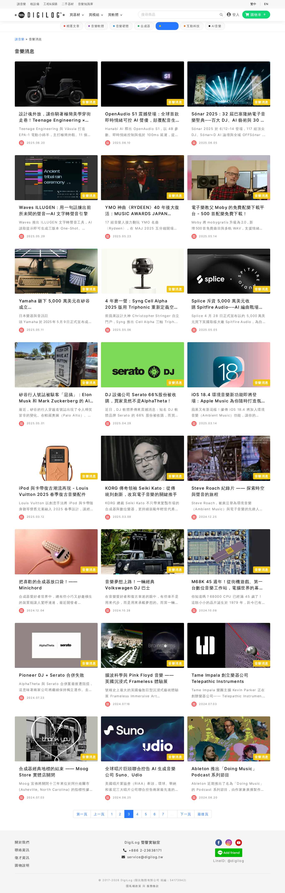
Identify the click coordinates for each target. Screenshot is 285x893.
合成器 (145, 26)
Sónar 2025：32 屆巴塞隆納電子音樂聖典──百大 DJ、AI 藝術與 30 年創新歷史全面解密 (229, 120)
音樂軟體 (97, 26)
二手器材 (68, 4)
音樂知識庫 (85, 4)
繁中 (253, 4)
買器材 (76, 14)
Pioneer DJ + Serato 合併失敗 (51, 675)
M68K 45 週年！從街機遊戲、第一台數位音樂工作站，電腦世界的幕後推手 (228, 588)
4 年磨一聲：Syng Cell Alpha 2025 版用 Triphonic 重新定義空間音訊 (141, 307)
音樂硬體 (122, 26)
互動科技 (193, 26)
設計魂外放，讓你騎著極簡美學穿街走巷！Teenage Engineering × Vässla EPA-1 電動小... (55, 120)
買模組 (95, 14)
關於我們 (22, 842)
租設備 (34, 4)
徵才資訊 (22, 858)
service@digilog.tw (145, 857)
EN (266, 4)
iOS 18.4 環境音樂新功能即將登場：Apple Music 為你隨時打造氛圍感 (229, 401)
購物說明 (22, 865)
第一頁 (82, 814)
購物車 (258, 14)
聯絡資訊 (22, 850)
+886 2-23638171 (144, 850)
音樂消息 (168, 26)
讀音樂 (21, 4)
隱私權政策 (133, 886)
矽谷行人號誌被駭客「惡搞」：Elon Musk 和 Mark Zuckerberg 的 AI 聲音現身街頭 (55, 401)
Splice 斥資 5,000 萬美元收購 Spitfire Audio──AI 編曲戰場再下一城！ (228, 307)
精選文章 (73, 26)
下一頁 (185, 814)
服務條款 (153, 886)
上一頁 (99, 814)
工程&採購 (50, 4)
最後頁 (203, 814)
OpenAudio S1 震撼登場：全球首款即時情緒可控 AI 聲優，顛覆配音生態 (142, 120)
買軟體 (114, 14)
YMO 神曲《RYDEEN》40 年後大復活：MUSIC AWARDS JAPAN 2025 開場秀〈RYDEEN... (142, 213)
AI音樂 (216, 26)
